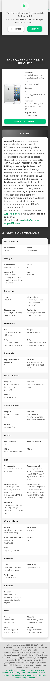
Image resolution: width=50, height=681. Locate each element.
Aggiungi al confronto (25, 121)
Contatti (31, 678)
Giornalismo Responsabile (22, 675)
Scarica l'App (20, 678)
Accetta (35, 29)
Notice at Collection (31, 673)
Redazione (10, 670)
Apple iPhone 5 (12, 214)
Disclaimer (21, 670)
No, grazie (16, 29)
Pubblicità (40, 675)
